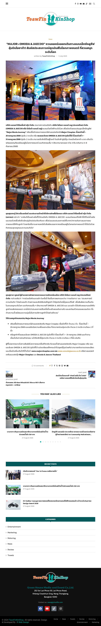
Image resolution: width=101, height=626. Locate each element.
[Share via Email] (67, 365)
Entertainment (14, 526)
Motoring (12, 538)
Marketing (12, 532)
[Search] (94, 3)
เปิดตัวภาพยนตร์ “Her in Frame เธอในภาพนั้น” (40, 471)
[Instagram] (78, 3)
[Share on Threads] (62, 365)
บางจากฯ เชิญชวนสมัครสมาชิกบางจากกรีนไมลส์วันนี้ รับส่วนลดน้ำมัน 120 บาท (27, 433)
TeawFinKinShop (48, 56)
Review (11, 549)
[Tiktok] (86, 3)
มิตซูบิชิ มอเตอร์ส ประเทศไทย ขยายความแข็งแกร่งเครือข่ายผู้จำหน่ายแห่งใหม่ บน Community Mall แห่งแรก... (73, 433)
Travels (11, 555)
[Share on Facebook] (54, 365)
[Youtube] (81, 3)
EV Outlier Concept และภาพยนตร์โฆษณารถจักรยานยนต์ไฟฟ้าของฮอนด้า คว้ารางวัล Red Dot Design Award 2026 (57, 502)
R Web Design (23, 622)
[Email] (83, 3)
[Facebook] (75, 3)
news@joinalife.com (55, 602)
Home (56, 619)
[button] (9, 421)
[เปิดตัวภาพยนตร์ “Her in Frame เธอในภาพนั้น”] (13, 475)
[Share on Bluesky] (65, 365)
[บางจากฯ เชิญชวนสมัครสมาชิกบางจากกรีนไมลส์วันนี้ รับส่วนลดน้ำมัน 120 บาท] (27, 413)
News (10, 543)
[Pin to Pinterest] (59, 365)
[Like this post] (52, 365)
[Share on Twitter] (57, 365)
